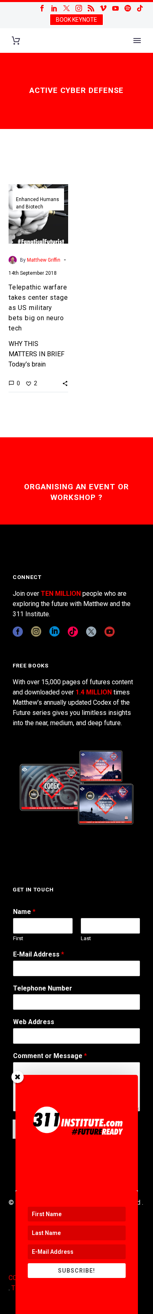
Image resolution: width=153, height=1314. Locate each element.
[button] (65, 383)
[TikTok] (140, 8)
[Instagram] (79, 8)
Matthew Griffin (43, 260)
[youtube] (109, 631)
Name (24, 912)
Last (86, 938)
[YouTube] (115, 8)
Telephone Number (42, 988)
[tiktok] (73, 631)
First (18, 938)
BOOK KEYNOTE (76, 19)
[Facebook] (42, 8)
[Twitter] (66, 8)
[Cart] (16, 41)
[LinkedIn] (54, 8)
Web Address (33, 1022)
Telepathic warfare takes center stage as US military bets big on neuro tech (38, 307)
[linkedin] (54, 631)
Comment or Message (50, 1056)
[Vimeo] (103, 8)
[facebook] (18, 631)
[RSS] (91, 8)
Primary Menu (137, 40)
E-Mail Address (38, 954)
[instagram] (36, 631)
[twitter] (91, 631)
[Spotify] (128, 8)
